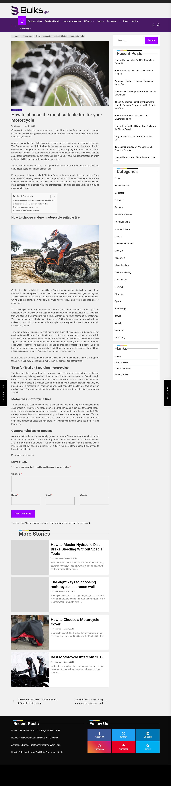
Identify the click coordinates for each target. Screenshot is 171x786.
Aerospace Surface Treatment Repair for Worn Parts (134, 83)
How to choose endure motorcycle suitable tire (35, 201)
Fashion (119, 207)
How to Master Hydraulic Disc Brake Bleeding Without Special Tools (77, 549)
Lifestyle (88, 21)
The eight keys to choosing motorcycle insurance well (73, 584)
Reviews (119, 287)
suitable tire (29, 455)
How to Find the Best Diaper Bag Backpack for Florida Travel (135, 128)
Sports (100, 21)
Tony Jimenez (16, 126)
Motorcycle (17, 110)
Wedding (119, 330)
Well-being (25, 28)
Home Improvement (72, 21)
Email (49, 495)
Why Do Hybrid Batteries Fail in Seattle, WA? (133, 138)
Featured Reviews (123, 214)
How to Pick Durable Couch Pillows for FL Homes (135, 72)
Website (83, 495)
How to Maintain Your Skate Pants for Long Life (135, 159)
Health (118, 236)
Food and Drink (52, 21)
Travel (125, 21)
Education (120, 193)
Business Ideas (35, 21)
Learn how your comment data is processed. (69, 523)
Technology (112, 21)
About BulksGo (122, 363)
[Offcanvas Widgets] (13, 25)
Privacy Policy (121, 375)
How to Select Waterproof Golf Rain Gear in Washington (135, 93)
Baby (117, 178)
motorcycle (20, 455)
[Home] (22, 21)
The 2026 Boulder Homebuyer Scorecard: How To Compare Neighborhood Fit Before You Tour (135, 105)
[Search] (158, 25)
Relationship (121, 280)
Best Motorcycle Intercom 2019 (77, 657)
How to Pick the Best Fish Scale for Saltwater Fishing (131, 117)
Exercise (119, 200)
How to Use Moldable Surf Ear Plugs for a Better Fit (134, 62)
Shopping (119, 294)
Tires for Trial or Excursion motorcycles (31, 204)
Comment (16, 474)
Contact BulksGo (123, 369)
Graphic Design (122, 229)
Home (118, 357)
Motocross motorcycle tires (26, 207)
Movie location (122, 265)
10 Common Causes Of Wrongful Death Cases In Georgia (133, 148)
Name (14, 495)
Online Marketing (123, 272)
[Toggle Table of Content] (51, 196)
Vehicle (135, 21)
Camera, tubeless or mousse (27, 210)
